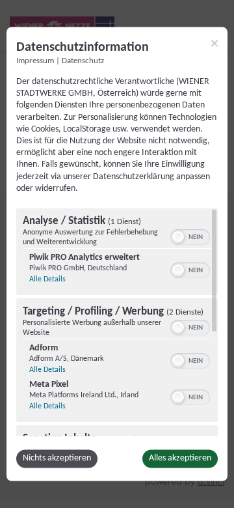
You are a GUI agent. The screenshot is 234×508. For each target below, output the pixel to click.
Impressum (35, 61)
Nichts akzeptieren (57, 459)
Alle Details (47, 280)
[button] (178, 238)
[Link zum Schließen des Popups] (214, 43)
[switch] (190, 236)
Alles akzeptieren (180, 459)
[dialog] (117, 254)
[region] (117, 322)
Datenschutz (83, 61)
